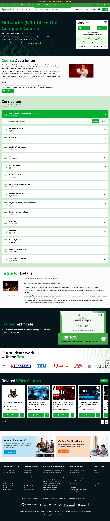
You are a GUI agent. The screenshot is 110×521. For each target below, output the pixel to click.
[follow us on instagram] (60, 505)
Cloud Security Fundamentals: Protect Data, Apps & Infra (89, 403)
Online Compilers (14, 4)
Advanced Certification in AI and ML (52, 483)
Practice (41, 4)
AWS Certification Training (76, 478)
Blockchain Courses (29, 489)
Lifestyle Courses (7, 482)
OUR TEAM (30, 498)
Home (5, 4)
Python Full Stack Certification (50, 487)
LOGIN (105, 9)
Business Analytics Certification (78, 470)
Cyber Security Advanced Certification (52, 481)
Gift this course (101, 46)
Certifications (78, 9)
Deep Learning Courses (30, 478)
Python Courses (28, 470)
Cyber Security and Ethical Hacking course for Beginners (37, 403)
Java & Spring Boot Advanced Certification (53, 470)
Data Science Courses (29, 482)
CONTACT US (46, 498)
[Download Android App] (69, 504)
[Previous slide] (102, 422)
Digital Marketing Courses (9, 487)
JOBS (41, 498)
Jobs (24, 4)
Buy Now (103, 28)
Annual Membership (98, 478)
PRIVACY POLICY (62, 498)
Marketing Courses (7, 476)
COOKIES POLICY (80, 498)
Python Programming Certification (78, 480)
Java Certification (74, 482)
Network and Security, (20, 40)
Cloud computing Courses (31, 484)
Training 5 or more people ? (92, 38)
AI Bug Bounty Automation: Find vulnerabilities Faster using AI (63, 403)
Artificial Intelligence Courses (31, 476)
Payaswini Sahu (34, 407)
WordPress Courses (7, 489)
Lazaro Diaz (36, 37)
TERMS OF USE (54, 498)
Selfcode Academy (85, 407)
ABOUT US (24, 498)
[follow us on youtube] (50, 505)
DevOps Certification (75, 472)
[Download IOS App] (83, 504)
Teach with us (88, 4)
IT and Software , (8, 40)
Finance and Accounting (9, 472)
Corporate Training (60, 4)
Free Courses (96, 482)
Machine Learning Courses (30, 480)
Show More (7, 91)
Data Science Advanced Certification (52, 472)
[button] (2, 421)
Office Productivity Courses (9, 485)
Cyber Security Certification (77, 484)
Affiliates (95, 480)
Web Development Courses (9, 484)
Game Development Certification (78, 474)
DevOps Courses (28, 474)
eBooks (93, 9)
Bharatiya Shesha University (11, 407)
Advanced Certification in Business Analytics (54, 478)
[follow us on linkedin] (55, 505)
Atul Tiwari (57, 407)
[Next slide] (106, 422)
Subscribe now (11, 452)
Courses (86, 9)
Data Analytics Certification (50, 489)
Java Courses (27, 472)
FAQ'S (86, 498)
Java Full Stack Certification (50, 485)
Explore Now (64, 451)
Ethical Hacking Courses (30, 485)
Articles (49, 4)
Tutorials (95, 476)
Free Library (32, 4)
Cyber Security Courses (8, 474)
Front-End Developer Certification (78, 476)
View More (104, 380)
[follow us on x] (45, 505)
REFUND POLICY (71, 498)
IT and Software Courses (9, 480)
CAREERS (36, 498)
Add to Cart (84, 28)
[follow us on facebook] (41, 505)
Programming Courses (8, 470)
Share (83, 46)
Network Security (31, 40)
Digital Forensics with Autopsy (13, 402)
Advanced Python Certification (50, 479)
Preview (95, 121)
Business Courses (7, 478)
